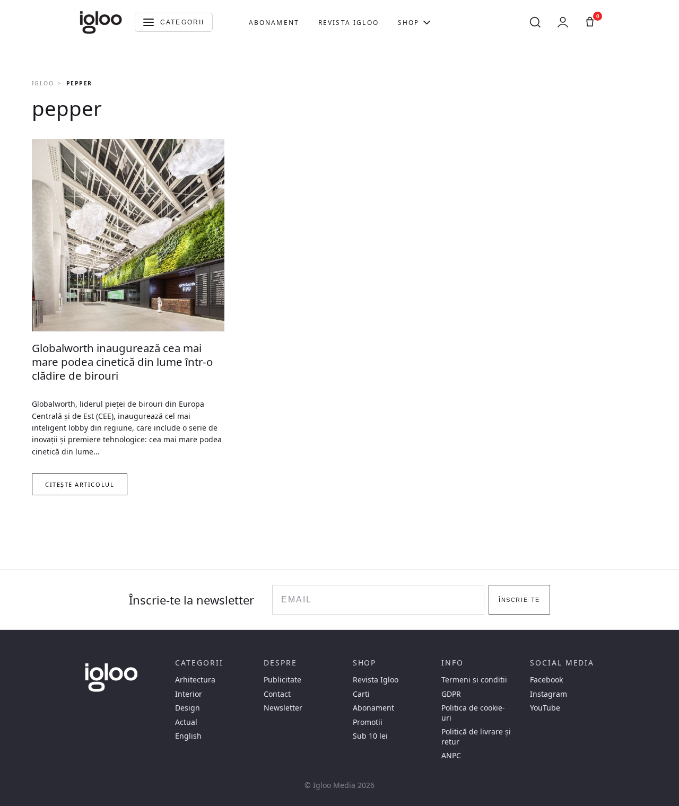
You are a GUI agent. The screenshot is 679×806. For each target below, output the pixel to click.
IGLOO (43, 83)
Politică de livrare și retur (476, 736)
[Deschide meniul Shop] (426, 22)
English (188, 736)
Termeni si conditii (474, 680)
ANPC (451, 755)
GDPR (451, 694)
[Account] (562, 22)
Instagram (548, 694)
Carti (361, 694)
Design (187, 708)
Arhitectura (195, 680)
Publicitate (282, 680)
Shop (409, 22)
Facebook (546, 680)
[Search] (535, 22)
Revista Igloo (348, 22)
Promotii (367, 722)
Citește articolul (79, 484)
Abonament (274, 22)
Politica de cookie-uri (473, 712)
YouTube (545, 708)
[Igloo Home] (101, 22)
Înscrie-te (519, 600)
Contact (277, 694)
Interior (188, 694)
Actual (186, 722)
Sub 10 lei (370, 736)
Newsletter (283, 708)
